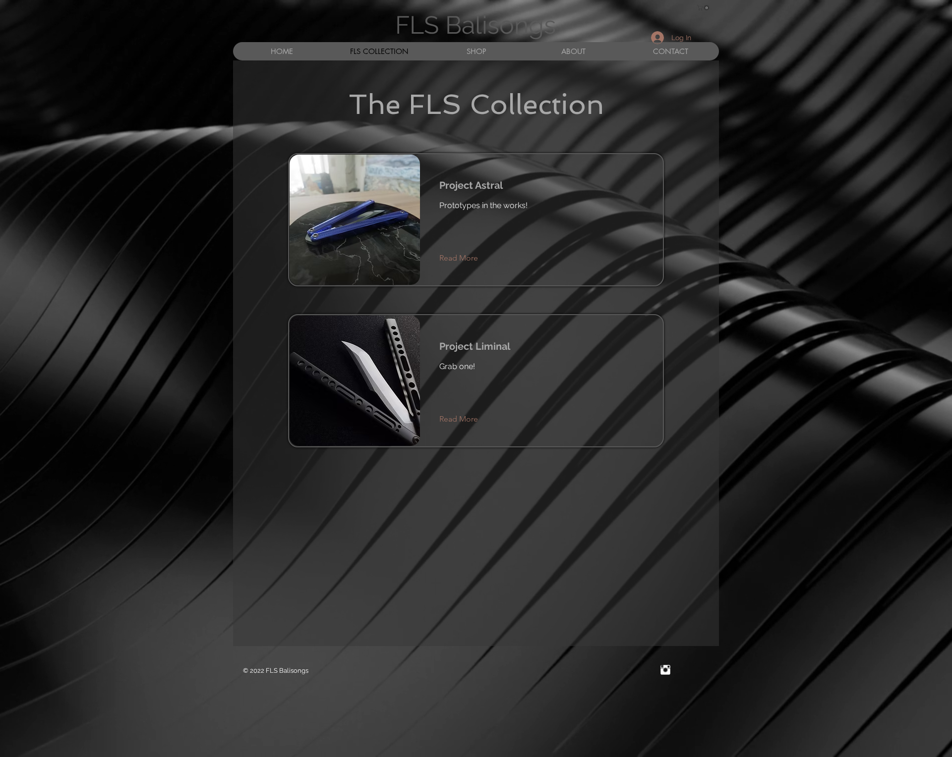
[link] (704, 7)
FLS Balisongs (475, 25)
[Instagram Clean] (665, 670)
